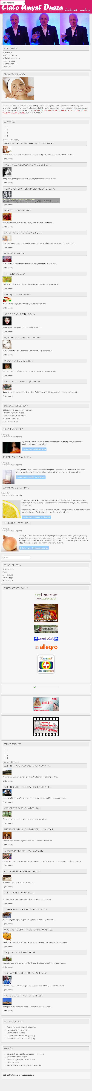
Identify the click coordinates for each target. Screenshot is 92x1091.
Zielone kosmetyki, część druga (22, 381)
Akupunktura (8, 575)
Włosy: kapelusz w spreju (18, 360)
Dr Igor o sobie (8, 569)
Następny (15, 140)
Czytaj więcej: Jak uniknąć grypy (35, 449)
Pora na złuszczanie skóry (19, 313)
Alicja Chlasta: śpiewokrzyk (19, 952)
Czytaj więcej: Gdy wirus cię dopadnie (37, 517)
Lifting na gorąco (14, 273)
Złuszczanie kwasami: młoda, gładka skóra (29, 143)
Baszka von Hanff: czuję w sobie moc (25, 972)
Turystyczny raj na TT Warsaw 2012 (23, 850)
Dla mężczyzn (8, 580)
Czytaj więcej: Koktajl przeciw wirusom (31, 477)
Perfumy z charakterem (17, 210)
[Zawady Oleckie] (46, 638)
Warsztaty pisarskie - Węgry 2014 (22, 808)
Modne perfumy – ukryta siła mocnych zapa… (30, 188)
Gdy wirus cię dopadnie (16, 487)
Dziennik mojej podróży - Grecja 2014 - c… (27, 765)
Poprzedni (7, 140)
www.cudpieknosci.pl (33, 113)
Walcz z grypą (16, 436)
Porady (5, 572)
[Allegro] (46, 647)
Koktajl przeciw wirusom (17, 457)
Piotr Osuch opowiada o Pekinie (22, 871)
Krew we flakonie (14, 253)
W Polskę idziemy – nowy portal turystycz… (29, 929)
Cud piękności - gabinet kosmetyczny (17, 410)
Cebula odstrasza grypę (16, 522)
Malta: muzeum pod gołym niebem (23, 995)
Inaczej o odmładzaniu (17, 294)
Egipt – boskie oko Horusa (19, 892)
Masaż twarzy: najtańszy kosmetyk (23, 232)
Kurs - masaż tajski (10, 421)
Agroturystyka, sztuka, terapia (14, 415)
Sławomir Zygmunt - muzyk (13, 413)
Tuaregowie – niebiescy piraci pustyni (25, 909)
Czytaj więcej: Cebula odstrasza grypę (35, 548)
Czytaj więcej (8, 158)
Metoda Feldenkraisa (11, 418)
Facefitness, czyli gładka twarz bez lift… (27, 164)
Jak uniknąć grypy (13, 429)
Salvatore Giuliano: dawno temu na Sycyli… (29, 829)
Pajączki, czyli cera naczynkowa (22, 337)
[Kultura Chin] (46, 629)
